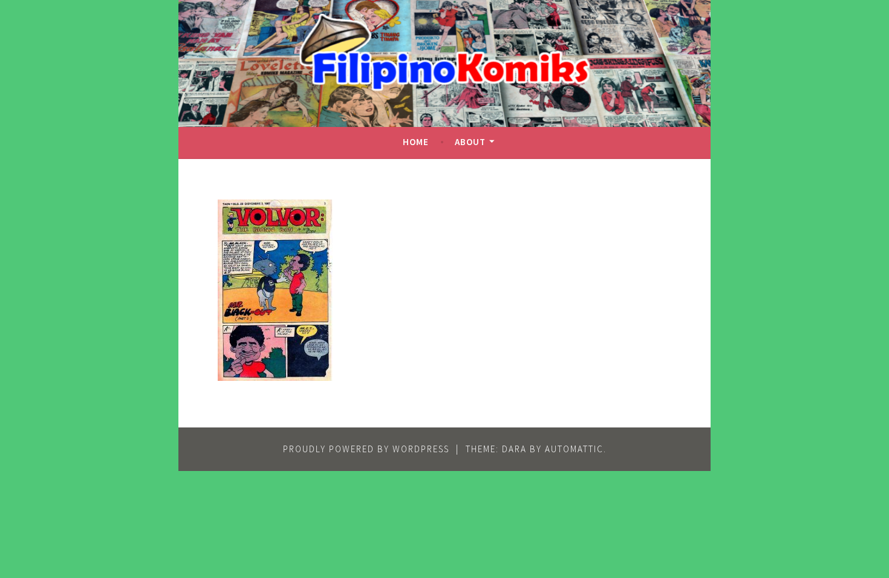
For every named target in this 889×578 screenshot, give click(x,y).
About (470, 142)
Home (416, 142)
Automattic (574, 449)
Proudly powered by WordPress (366, 449)
